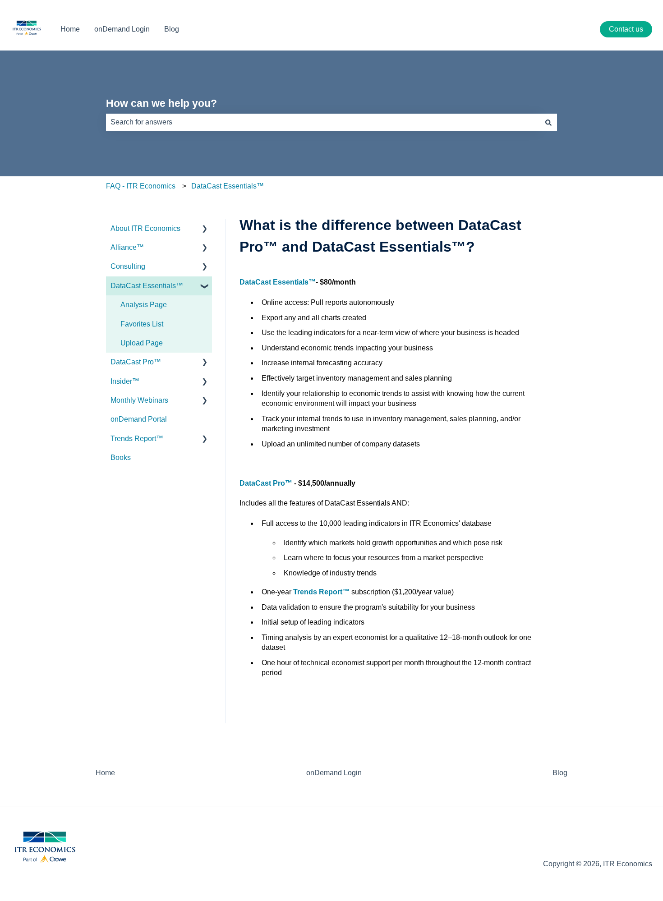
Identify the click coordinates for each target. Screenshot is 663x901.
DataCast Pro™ (265, 483)
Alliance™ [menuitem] (127, 247)
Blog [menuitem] (559, 773)
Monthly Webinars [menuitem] (139, 400)
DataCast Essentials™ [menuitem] (146, 286)
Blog (171, 29)
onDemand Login (122, 29)
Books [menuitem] (120, 457)
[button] (205, 229)
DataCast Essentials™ (227, 186)
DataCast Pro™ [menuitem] (135, 362)
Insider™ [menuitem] (124, 381)
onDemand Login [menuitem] (334, 773)
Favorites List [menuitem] (141, 324)
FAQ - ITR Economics (140, 186)
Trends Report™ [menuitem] (136, 438)
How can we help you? (161, 103)
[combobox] (323, 122)
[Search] (548, 122)
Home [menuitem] (105, 773)
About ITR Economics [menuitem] (145, 228)
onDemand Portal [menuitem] (138, 419)
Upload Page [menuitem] (141, 343)
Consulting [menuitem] (127, 266)
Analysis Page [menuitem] (143, 304)
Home (70, 29)
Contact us (626, 29)
